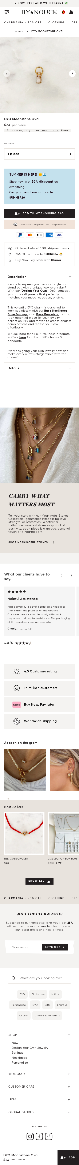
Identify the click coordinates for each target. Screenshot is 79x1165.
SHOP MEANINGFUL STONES (28, 542)
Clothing (56, 22)
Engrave (62, 1004)
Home (19, 31)
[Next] (72, 73)
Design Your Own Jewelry (30, 1048)
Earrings (17, 1052)
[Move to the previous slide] (61, 575)
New (15, 1043)
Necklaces (19, 1058)
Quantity (10, 143)
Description (17, 277)
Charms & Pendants (47, 1015)
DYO (22, 994)
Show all (36, 881)
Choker (23, 1015)
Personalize (19, 1004)
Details (13, 368)
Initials (55, 994)
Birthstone (38, 994)
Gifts (48, 1004)
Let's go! (52, 947)
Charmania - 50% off (23, 22)
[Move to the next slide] (71, 575)
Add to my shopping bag (43, 213)
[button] (63, 12)
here (22, 333)
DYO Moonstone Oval (47, 31)
